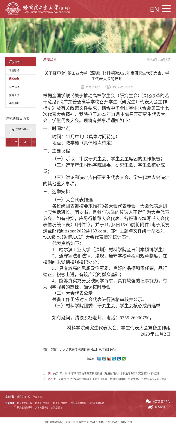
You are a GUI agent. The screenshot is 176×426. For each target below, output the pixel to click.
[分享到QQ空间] (104, 358)
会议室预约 (56, 407)
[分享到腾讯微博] (114, 358)
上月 (12, 129)
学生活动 (14, 87)
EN (154, 9)
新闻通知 (152, 59)
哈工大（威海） (60, 403)
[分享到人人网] (119, 358)
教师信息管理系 (78, 403)
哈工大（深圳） (42, 403)
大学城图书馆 (41, 407)
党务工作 (14, 95)
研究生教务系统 (24, 407)
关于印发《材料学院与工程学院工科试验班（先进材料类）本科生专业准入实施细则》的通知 (106, 373)
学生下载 (37, 396)
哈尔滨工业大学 (24, 403)
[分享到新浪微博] (109, 358)
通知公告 (14, 79)
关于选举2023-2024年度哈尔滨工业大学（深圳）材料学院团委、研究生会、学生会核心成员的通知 (110, 379)
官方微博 (160, 407)
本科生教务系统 (96, 403)
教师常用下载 (23, 396)
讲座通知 (14, 103)
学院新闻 (14, 70)
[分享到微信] (124, 358)
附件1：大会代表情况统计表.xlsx (74, 349)
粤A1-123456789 (100, 422)
